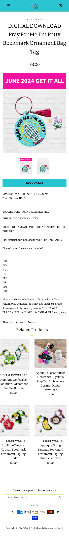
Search (34, 505)
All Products (34, 19)
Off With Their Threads (33, 528)
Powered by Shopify (54, 528)
